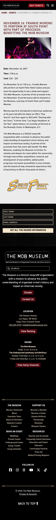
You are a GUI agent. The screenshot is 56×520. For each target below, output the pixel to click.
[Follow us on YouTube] (31, 470)
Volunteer (38, 423)
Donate (28, 292)
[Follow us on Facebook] (10, 470)
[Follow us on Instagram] (17, 470)
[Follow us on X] (38, 470)
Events (12, 12)
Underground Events (14, 442)
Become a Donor (38, 413)
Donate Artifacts (38, 416)
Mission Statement (14, 410)
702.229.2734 (15, 325)
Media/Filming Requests (38, 455)
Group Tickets (14, 445)
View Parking (28, 331)
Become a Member (38, 410)
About (14, 413)
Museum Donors (38, 426)
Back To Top (27, 503)
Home (4, 12)
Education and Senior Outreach (38, 444)
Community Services (39, 448)
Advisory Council (14, 423)
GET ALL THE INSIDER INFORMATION (28, 230)
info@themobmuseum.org (35, 325)
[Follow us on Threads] (24, 470)
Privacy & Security (28, 494)
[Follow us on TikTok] (45, 470)
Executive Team (14, 416)
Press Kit (39, 452)
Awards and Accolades (39, 436)
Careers (14, 426)
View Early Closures (28, 365)
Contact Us (28, 299)
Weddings (14, 436)
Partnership (38, 419)
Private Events (14, 439)
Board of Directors (14, 419)
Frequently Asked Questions (39, 439)
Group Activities (14, 449)
